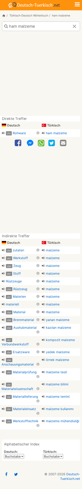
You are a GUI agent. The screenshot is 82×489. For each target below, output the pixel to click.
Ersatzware (21, 352)
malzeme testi (56, 372)
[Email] (63, 143)
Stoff (17, 273)
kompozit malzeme (60, 340)
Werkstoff (20, 258)
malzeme (53, 250)
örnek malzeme (57, 360)
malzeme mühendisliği (62, 421)
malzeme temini (58, 397)
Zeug (17, 266)
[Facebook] (18, 143)
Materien (19, 296)
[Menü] (77, 4)
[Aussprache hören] (3, 133)
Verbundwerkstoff (15, 344)
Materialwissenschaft (17, 389)
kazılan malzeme (58, 328)
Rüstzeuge (14, 281)
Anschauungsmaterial (18, 364)
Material (19, 312)
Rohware (19, 133)
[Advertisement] (41, 75)
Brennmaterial (23, 320)
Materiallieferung (25, 397)
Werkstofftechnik (25, 421)
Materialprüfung (25, 372)
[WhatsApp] (41, 143)
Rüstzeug (20, 289)
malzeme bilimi (57, 384)
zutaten (18, 250)
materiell (12, 304)
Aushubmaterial (25, 328)
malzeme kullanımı (60, 409)
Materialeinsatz (24, 409)
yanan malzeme (57, 320)
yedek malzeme (58, 352)
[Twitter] (52, 143)
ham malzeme (56, 133)
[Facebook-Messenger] (30, 143)
